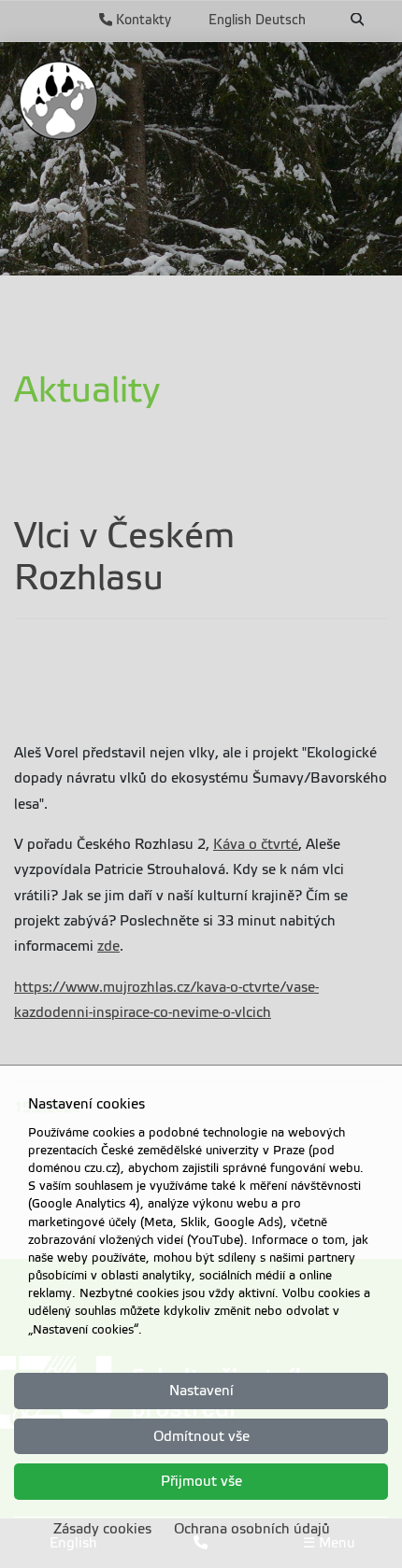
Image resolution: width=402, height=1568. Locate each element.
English (229, 19)
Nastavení (201, 1390)
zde (108, 946)
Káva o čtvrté (255, 844)
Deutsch (280, 19)
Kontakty (141, 19)
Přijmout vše (201, 1481)
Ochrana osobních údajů (252, 1528)
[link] (58, 100)
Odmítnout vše (201, 1436)
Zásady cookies (102, 1528)
